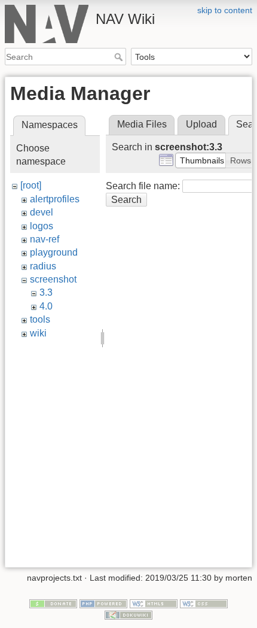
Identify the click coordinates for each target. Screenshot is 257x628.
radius (43, 266)
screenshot (53, 279)
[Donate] (53, 603)
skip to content (224, 10)
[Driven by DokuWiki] (128, 614)
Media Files (142, 124)
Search (120, 57)
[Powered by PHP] (103, 603)
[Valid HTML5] (154, 603)
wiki (38, 333)
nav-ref (44, 239)
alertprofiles (54, 199)
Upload (201, 124)
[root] (30, 185)
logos (41, 226)
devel (41, 212)
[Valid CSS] (204, 603)
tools (40, 319)
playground (54, 252)
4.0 (46, 306)
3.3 (46, 292)
